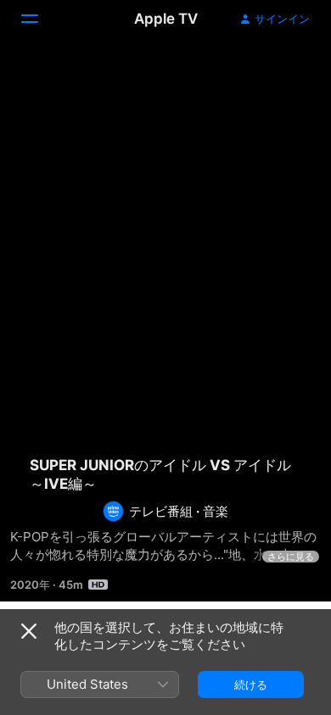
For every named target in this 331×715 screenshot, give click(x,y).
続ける (250, 684)
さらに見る (290, 557)
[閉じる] (28, 631)
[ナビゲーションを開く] (40, 18)
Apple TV (166, 18)
